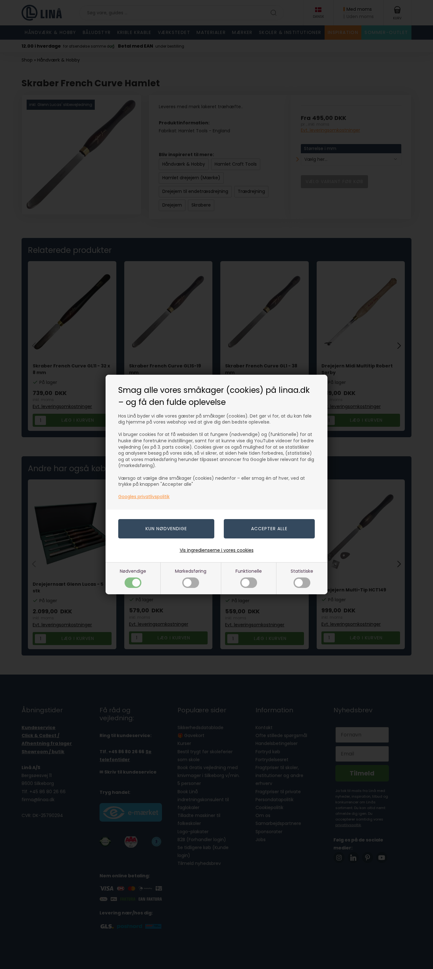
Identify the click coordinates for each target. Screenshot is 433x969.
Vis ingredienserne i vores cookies (217, 550)
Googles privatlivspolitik (144, 496)
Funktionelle (249, 571)
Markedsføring (190, 571)
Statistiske (302, 571)
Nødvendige (133, 571)
